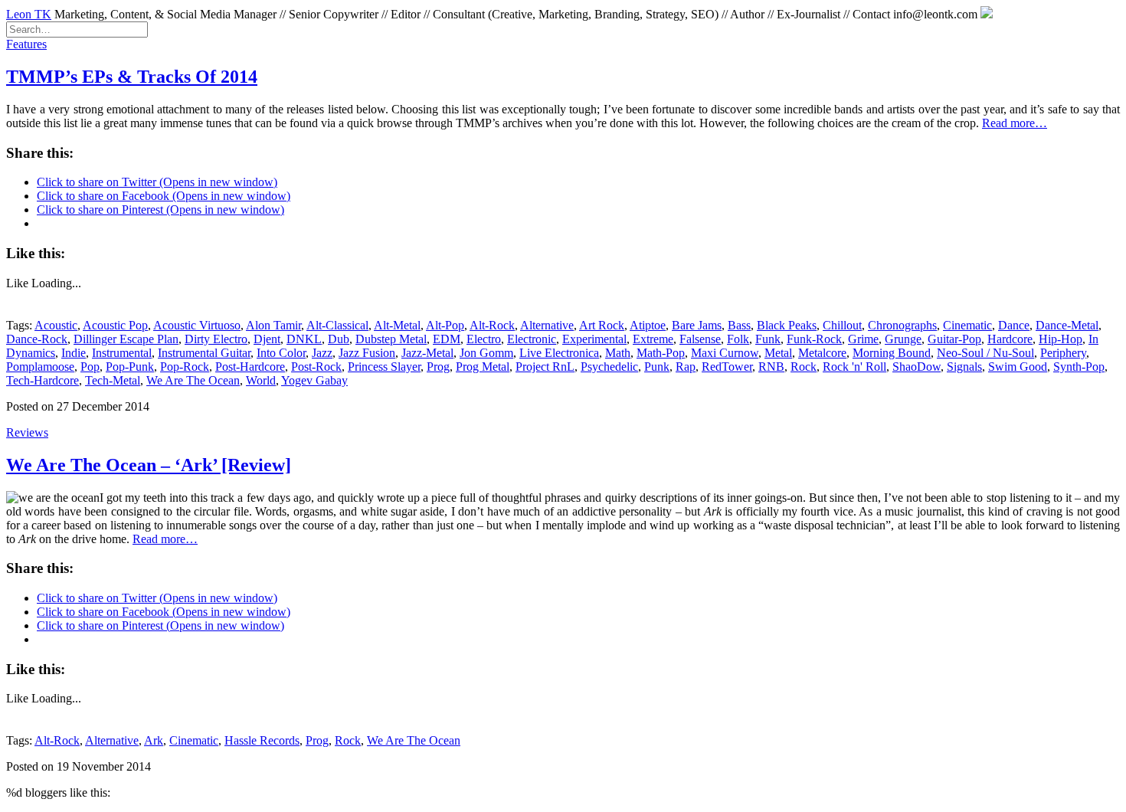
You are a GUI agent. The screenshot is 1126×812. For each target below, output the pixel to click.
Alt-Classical (337, 325)
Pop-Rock (184, 366)
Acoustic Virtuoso (197, 325)
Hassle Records (262, 740)
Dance (1013, 325)
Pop (90, 366)
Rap (686, 366)
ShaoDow (916, 366)
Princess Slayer (384, 366)
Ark (153, 740)
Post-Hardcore (250, 366)
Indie (73, 352)
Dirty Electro (216, 338)
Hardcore (1010, 338)
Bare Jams (697, 325)
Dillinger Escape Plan (126, 338)
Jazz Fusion (367, 352)
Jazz (322, 352)
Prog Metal (482, 366)
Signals (964, 366)
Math (617, 352)
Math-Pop (661, 352)
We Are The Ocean (193, 380)
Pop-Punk (130, 366)
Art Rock (601, 325)
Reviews (27, 432)
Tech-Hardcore (42, 380)
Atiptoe (648, 325)
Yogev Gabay (314, 380)
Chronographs (902, 325)
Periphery (1063, 352)
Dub (338, 338)
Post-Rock (316, 366)
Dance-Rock (36, 338)
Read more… (1014, 122)
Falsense (700, 338)
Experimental (594, 338)
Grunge (903, 338)
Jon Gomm (486, 352)
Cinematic (967, 325)
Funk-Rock (814, 338)
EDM (446, 338)
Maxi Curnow (724, 352)
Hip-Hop (1060, 338)
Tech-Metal (112, 380)
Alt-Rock (492, 325)
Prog (438, 366)
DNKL (304, 338)
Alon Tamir (273, 325)
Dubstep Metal (391, 338)
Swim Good (1017, 366)
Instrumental (122, 352)
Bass (739, 325)
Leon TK (28, 14)
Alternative (547, 325)
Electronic (531, 338)
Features (26, 44)
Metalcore (822, 352)
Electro (483, 338)
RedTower (727, 366)
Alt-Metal (397, 325)
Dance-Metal (1067, 325)
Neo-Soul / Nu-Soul (985, 352)
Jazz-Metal (427, 352)
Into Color (281, 352)
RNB (771, 366)
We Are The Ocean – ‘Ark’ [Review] (148, 465)
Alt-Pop (445, 325)
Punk (656, 366)
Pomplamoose (40, 366)
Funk (768, 338)
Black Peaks (787, 325)
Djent (267, 338)
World (261, 380)
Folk (738, 338)
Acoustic (55, 325)
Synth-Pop (1079, 366)
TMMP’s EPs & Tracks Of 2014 (131, 77)
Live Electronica (559, 352)
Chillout (842, 325)
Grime (863, 338)
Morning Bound (892, 352)
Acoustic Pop (115, 325)
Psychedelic (609, 366)
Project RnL (545, 366)
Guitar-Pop (954, 338)
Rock (803, 366)
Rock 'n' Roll (854, 366)
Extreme (653, 338)
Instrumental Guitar (204, 352)
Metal (778, 352)
